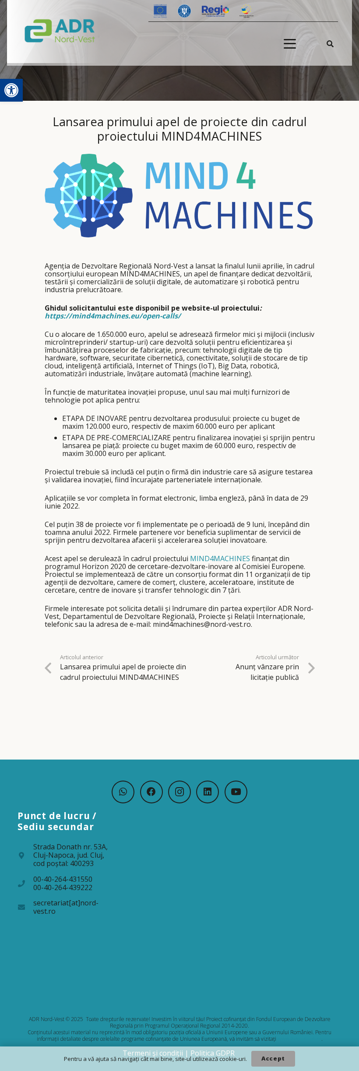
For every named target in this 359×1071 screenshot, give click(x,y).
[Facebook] (151, 792)
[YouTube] (236, 792)
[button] (11, 90)
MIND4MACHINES (220, 558)
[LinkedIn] (207, 792)
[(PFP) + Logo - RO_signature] (60, 30)
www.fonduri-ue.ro (299, 1039)
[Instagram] (179, 792)
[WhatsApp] (123, 792)
